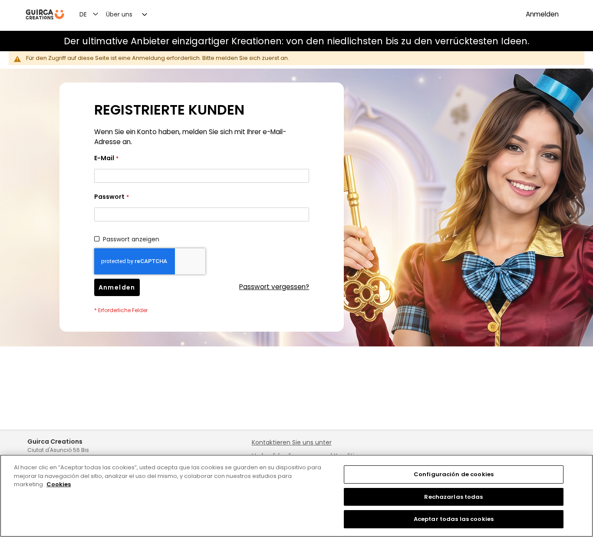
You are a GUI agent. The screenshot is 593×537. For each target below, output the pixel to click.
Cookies (58, 484)
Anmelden (542, 14)
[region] (296, 496)
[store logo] (45, 14)
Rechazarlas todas (453, 497)
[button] (94, 14)
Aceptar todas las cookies (454, 519)
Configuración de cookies (454, 474)
